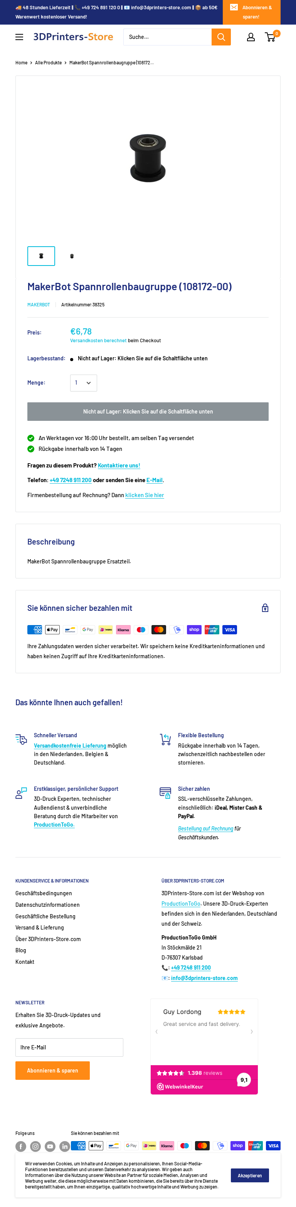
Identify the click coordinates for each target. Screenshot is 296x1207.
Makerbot (38, 304)
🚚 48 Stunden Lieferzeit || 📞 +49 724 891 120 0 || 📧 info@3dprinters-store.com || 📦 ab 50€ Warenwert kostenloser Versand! (116, 12)
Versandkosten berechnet (98, 340)
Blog (20, 950)
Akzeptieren (250, 1175)
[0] (270, 37)
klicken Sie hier (144, 494)
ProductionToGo (180, 903)
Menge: (36, 382)
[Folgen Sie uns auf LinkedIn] (64, 1146)
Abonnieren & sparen (52, 1070)
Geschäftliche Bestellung (45, 916)
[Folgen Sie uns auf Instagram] (35, 1146)
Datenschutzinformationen (47, 904)
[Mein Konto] (251, 37)
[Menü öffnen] (19, 37)
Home (21, 62)
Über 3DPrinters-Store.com (48, 939)
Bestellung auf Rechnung (205, 828)
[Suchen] (221, 37)
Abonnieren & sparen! (257, 12)
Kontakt (24, 961)
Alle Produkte (48, 62)
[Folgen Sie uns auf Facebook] (20, 1146)
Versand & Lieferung (39, 927)
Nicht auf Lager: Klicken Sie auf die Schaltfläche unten (148, 411)
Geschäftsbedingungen (43, 893)
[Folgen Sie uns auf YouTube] (50, 1146)
